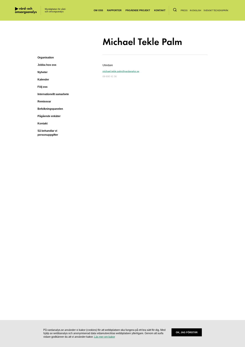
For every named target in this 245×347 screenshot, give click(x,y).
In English (195, 10)
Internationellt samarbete (53, 94)
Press (184, 10)
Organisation (46, 57)
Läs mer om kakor (104, 336)
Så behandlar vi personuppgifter (48, 132)
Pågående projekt (138, 10)
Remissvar (44, 101)
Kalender (43, 79)
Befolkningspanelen (50, 108)
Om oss (98, 10)
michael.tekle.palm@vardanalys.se (120, 71)
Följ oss (43, 86)
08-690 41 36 (109, 76)
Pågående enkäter (49, 116)
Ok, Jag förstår (187, 332)
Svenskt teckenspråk (216, 10)
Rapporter (114, 10)
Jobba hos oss (47, 64)
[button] (175, 9)
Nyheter (43, 72)
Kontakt (160, 10)
